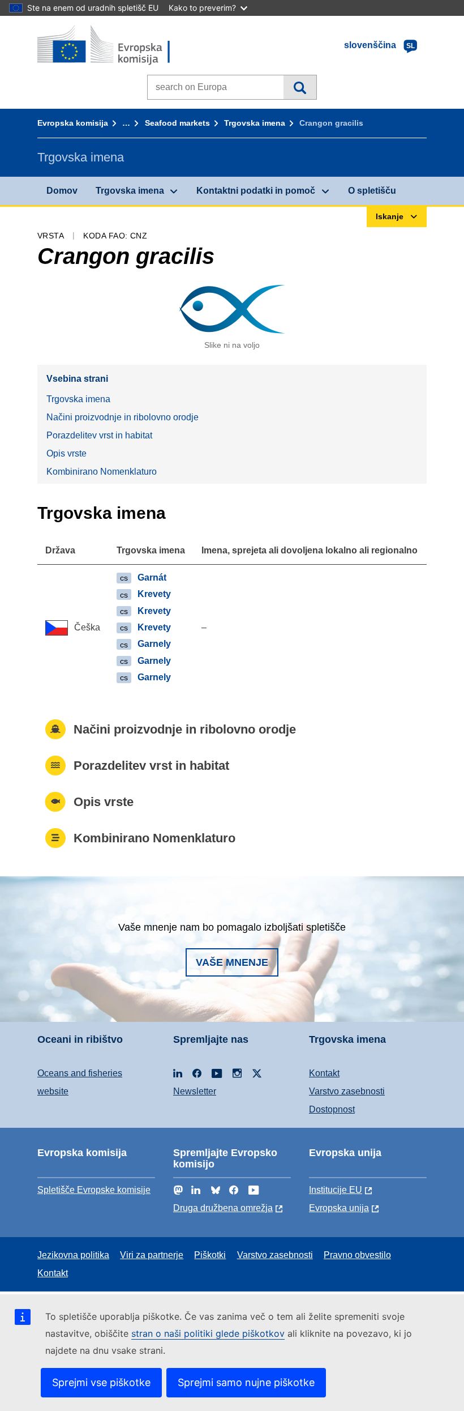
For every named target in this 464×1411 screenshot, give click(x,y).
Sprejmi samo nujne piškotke (246, 1382)
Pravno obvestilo (357, 1255)
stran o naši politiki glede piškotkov (208, 1333)
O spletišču (372, 190)
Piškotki (210, 1255)
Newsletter (194, 1091)
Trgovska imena (254, 122)
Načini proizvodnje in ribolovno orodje (122, 417)
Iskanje (299, 87)
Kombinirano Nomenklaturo (101, 471)
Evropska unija (339, 1208)
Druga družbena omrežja (223, 1208)
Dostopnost (332, 1109)
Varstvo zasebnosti (347, 1091)
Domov (62, 190)
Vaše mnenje (232, 962)
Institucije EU (335, 1190)
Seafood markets (177, 122)
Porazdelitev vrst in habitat (99, 435)
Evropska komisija (72, 122)
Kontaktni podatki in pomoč (255, 190)
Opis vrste (66, 453)
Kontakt (324, 1073)
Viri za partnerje (151, 1255)
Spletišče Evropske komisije (94, 1190)
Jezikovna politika (73, 1255)
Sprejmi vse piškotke (101, 1382)
